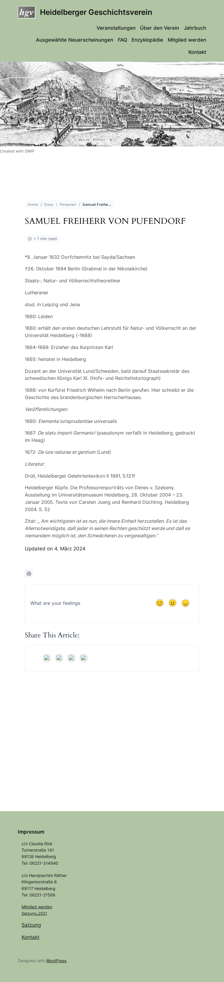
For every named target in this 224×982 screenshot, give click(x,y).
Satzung (31, 925)
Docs (48, 204)
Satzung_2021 (34, 913)
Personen (68, 204)
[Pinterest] (83, 658)
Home (33, 204)
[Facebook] (47, 658)
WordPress (56, 960)
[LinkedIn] (71, 658)
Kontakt (30, 937)
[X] (59, 658)
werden (45, 906)
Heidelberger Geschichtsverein (96, 12)
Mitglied (30, 906)
